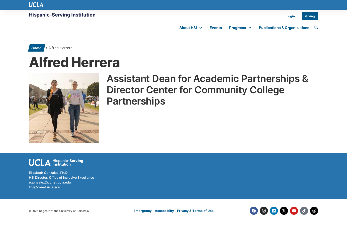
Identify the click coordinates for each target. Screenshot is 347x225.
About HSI (188, 28)
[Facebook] (254, 211)
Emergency (143, 211)
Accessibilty (164, 211)
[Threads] (314, 211)
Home (36, 48)
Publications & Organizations (284, 28)
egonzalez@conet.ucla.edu (50, 182)
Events (216, 28)
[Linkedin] (274, 211)
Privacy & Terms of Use (195, 211)
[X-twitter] (284, 211)
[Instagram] (264, 211)
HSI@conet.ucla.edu (44, 187)
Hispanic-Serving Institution (62, 15)
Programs (237, 28)
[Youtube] (294, 211)
